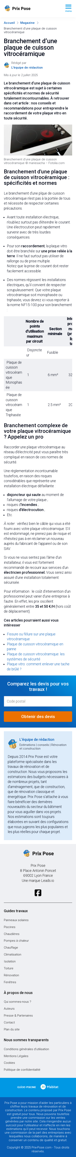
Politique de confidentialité (22, 1070)
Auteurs (9, 1008)
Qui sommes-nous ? (17, 1002)
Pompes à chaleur (16, 940)
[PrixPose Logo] (38, 853)
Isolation (10, 961)
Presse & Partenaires (18, 1015)
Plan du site (12, 1029)
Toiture (8, 968)
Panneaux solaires (16, 920)
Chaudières (11, 934)
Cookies (9, 1063)
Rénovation (11, 975)
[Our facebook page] (38, 893)
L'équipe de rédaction (36, 740)
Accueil (9, 23)
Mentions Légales (16, 1056)
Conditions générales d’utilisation (26, 1049)
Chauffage (11, 947)
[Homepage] (31, 8)
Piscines (9, 927)
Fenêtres (10, 982)
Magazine (27, 23)
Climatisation (12, 954)
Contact (9, 1022)
